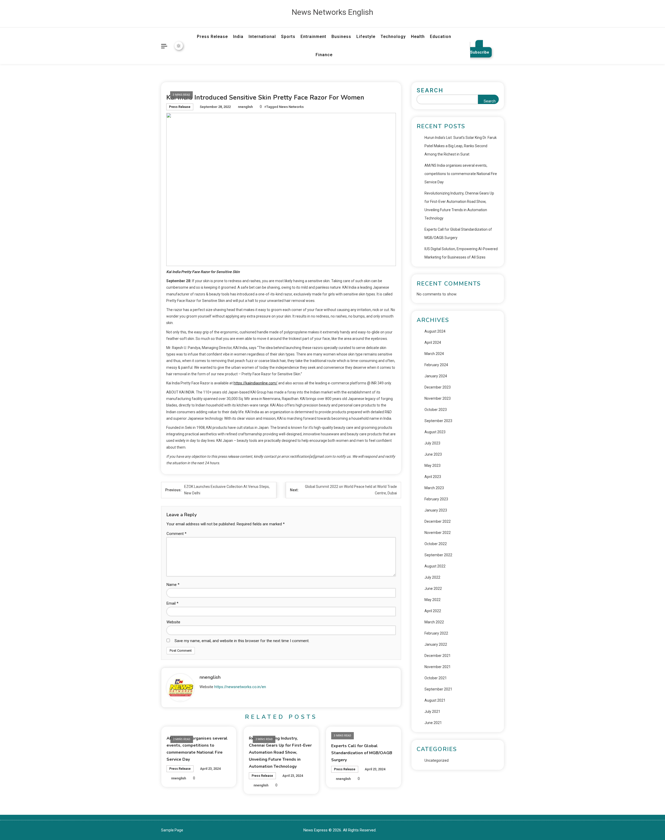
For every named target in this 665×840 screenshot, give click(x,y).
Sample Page (172, 830)
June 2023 (433, 454)
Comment (177, 533)
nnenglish (245, 107)
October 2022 (435, 544)
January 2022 (435, 644)
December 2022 (437, 521)
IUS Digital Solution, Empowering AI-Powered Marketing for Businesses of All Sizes (461, 253)
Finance (324, 54)
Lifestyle (365, 36)
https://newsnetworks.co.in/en (240, 686)
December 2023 (437, 387)
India (238, 36)
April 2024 (432, 342)
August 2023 (434, 432)
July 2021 (432, 711)
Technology (393, 36)
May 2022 (432, 600)
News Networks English (332, 12)
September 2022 (438, 555)
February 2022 (436, 633)
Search (430, 90)
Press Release (212, 36)
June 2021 (433, 723)
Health (418, 36)
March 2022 (434, 622)
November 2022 (437, 533)
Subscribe (479, 52)
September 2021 (438, 689)
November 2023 (437, 398)
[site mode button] (179, 46)
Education (440, 36)
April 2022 (432, 611)
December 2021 (437, 656)
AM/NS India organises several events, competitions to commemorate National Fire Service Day (460, 173)
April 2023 (432, 477)
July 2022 (432, 577)
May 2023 (432, 465)
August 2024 (434, 331)
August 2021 (434, 700)
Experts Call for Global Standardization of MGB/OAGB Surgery (361, 753)
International (262, 36)
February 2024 (436, 365)
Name (173, 584)
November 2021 (437, 667)
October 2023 (435, 410)
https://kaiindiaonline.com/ (255, 383)
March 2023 (434, 488)
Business (341, 36)
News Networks (291, 107)
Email (172, 603)
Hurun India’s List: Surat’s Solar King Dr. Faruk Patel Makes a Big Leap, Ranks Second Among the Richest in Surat (460, 145)
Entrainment (313, 36)
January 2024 (435, 376)
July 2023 (432, 443)
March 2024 (434, 354)
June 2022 (433, 588)
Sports (288, 36)
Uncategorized (436, 760)
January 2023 (435, 510)
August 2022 (434, 566)
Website (173, 622)
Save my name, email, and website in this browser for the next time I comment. (242, 640)
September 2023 (438, 421)
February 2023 (436, 499)
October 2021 (435, 678)
